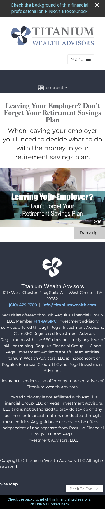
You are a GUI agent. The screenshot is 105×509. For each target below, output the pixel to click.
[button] (80, 59)
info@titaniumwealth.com (69, 304)
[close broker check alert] (97, 5)
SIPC (52, 321)
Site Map (9, 484)
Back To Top (82, 489)
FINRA (40, 321)
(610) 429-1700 (23, 304)
